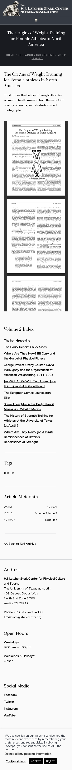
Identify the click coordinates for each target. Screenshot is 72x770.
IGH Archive (45, 55)
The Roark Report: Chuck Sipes (25, 347)
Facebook (10, 695)
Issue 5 (37, 58)
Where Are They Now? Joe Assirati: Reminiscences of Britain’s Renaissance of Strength (28, 437)
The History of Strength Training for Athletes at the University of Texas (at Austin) (28, 420)
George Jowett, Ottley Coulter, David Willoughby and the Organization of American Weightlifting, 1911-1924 (29, 370)
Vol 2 (62, 55)
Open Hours (16, 633)
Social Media (17, 685)
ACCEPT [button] (36, 761)
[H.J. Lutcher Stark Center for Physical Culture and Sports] (36, 8)
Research (25, 55)
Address (12, 569)
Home (10, 55)
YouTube (10, 715)
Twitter (9, 701)
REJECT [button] (50, 761)
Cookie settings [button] (16, 761)
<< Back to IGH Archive (20, 543)
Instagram (11, 708)
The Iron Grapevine (17, 340)
